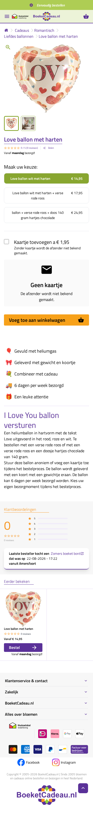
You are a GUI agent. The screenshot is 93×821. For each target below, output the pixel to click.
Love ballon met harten (58, 36)
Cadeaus (22, 30)
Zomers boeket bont (65, 553)
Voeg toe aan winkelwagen (37, 320)
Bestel (14, 647)
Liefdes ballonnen (18, 36)
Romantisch (44, 30)
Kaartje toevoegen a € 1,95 (41, 242)
